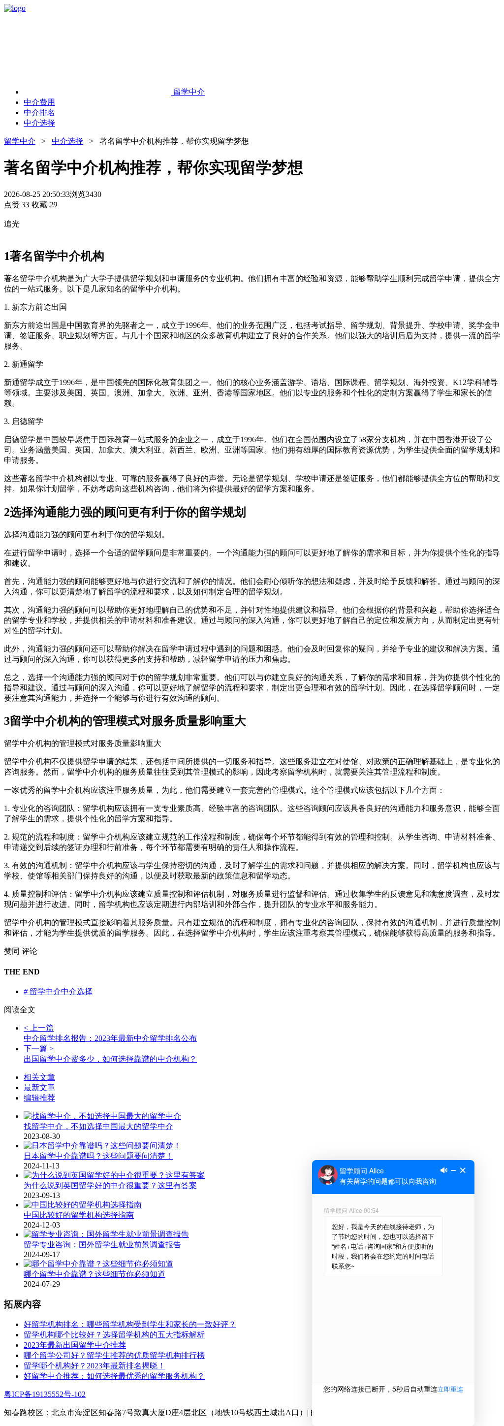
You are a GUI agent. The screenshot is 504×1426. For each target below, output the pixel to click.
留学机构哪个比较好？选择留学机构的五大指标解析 (114, 1334)
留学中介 (19, 141)
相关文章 (39, 1077)
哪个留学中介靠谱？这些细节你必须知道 (94, 1274)
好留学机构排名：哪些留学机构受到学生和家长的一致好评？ (130, 1324)
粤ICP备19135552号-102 (45, 1394)
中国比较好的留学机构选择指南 (79, 1215)
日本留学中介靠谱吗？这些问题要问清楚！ (98, 1156)
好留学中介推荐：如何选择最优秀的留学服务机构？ (114, 1376)
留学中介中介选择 (58, 991)
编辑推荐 (39, 1098)
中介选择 (67, 141)
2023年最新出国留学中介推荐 (75, 1345)
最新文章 (39, 1087)
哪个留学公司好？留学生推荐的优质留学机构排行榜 (114, 1355)
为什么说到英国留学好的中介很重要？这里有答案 (110, 1185)
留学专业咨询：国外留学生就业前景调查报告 (102, 1244)
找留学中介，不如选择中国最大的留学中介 (98, 1126)
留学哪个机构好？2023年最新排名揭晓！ (94, 1365)
